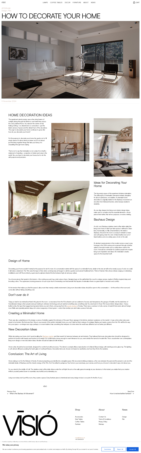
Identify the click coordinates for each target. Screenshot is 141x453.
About (102, 409)
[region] (70, 447)
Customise (107, 449)
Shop (77, 409)
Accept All (132, 449)
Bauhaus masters (48, 336)
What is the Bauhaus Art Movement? (22, 393)
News (124, 409)
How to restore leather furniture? (120, 393)
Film (9, 10)
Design (4, 10)
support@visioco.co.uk (80, 437)
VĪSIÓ (4, 2)
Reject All (120, 449)
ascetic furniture (72, 306)
